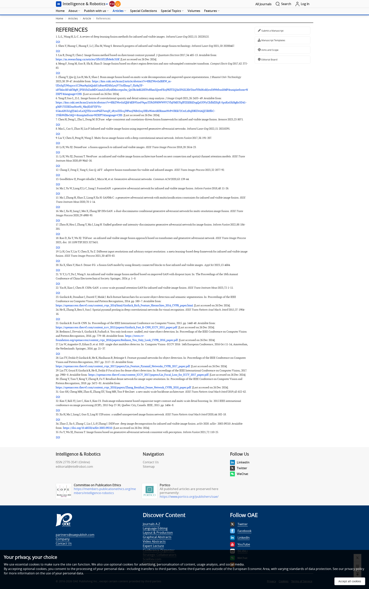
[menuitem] (60, 11)
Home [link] (59, 18)
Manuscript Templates (273, 40)
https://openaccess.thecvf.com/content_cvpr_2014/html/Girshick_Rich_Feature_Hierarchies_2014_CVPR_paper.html (124, 305)
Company (63, 539)
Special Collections (143, 11)
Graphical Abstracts (157, 537)
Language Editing (155, 528)
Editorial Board (269, 59)
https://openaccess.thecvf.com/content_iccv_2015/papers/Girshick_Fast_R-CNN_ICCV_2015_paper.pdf (116, 327)
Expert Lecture (153, 546)
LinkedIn (243, 462)
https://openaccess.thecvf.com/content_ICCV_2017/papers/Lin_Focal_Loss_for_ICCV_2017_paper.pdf (148, 374)
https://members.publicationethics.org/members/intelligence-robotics (105, 491)
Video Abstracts (154, 541)
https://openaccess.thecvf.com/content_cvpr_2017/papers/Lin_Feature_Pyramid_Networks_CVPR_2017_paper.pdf (123, 366)
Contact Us (151, 462)
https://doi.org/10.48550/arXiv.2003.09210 (87, 428)
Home (60, 11)
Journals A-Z (151, 524)
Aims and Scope (269, 49)
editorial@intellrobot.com (74, 466)
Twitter (242, 468)
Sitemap (149, 466)
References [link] (103, 18)
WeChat (242, 474)
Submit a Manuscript (272, 30)
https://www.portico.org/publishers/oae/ (189, 496)
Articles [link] (73, 18)
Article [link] (87, 18)
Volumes (194, 11)
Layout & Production (158, 532)
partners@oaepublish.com (75, 535)
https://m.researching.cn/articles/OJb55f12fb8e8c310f (87, 59)
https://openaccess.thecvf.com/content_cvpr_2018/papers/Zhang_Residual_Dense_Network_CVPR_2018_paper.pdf (123, 387)
